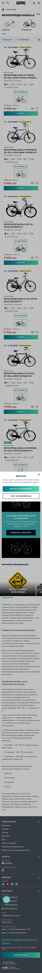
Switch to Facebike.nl (21, 489)
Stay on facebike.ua (21, 496)
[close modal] (39, 474)
